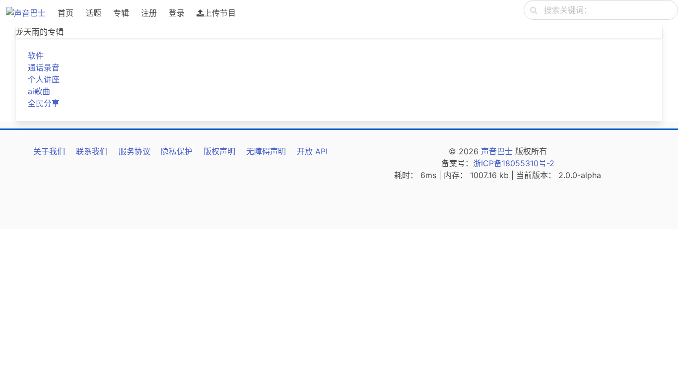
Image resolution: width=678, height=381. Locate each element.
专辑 (121, 13)
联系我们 (92, 151)
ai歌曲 (39, 91)
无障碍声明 (266, 151)
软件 (36, 56)
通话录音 (44, 67)
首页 (65, 13)
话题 (93, 13)
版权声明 (219, 151)
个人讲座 (44, 79)
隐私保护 (177, 151)
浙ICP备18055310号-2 (513, 163)
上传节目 (220, 13)
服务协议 (134, 151)
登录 (177, 13)
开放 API (312, 151)
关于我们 (49, 151)
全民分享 (44, 103)
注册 (149, 13)
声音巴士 (497, 151)
